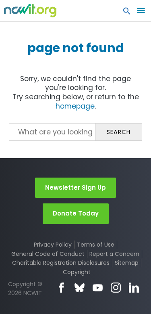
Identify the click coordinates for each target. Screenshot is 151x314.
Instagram (116, 288)
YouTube (98, 288)
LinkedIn (134, 288)
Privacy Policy (53, 245)
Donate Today (76, 213)
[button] (127, 13)
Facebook (61, 288)
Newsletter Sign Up (75, 187)
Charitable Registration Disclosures (61, 263)
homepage (75, 106)
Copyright (77, 272)
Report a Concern (114, 254)
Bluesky (79, 288)
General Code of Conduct (48, 254)
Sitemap (127, 263)
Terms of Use (95, 245)
